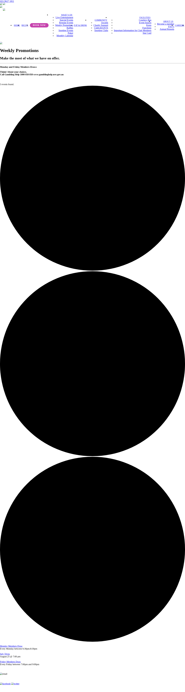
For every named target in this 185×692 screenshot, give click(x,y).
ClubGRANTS (101, 28)
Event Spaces (145, 22)
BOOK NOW (39, 25)
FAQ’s (171, 26)
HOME (17, 25)
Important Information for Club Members (132, 30)
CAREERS (179, 25)
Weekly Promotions (64, 25)
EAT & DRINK (80, 25)
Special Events (66, 20)
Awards (104, 22)
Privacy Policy (115, 680)
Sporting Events (66, 30)
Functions (146, 28)
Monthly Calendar (65, 35)
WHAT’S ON (66, 15)
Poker (70, 33)
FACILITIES (144, 17)
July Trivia (5, 654)
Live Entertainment (64, 17)
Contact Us (79, 680)
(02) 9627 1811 (7, 1)
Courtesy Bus (145, 20)
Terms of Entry (97, 680)
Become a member (165, 24)
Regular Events (66, 22)
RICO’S (25, 25)
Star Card (147, 33)
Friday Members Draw (10, 661)
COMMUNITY (101, 20)
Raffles (70, 28)
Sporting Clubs (101, 30)
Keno (148, 25)
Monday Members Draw (11, 646)
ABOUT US (168, 21)
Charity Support (101, 25)
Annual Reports (167, 29)
